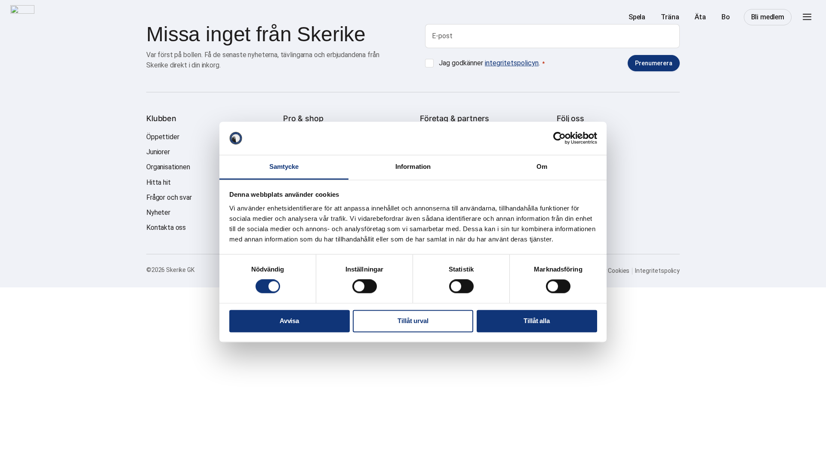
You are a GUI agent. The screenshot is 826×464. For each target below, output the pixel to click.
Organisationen (168, 167)
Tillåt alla (536, 320)
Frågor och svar (169, 197)
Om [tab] (541, 166)
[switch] (364, 286)
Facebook (571, 152)
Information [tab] (413, 166)
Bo (725, 17)
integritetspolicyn (512, 63)
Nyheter (158, 212)
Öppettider (162, 137)
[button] (807, 17)
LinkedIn (569, 167)
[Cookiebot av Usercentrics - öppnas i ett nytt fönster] (559, 138)
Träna (670, 17)
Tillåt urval (413, 320)
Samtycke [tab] (284, 166)
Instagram (572, 137)
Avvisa (289, 320)
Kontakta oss (166, 227)
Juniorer (158, 152)
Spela (637, 17)
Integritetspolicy (657, 270)
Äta (700, 17)
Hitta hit (158, 182)
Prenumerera (653, 63)
